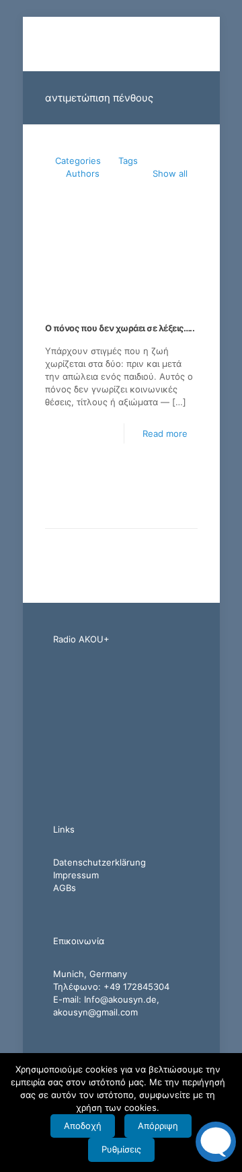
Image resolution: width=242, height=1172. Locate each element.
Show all (170, 173)
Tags (128, 160)
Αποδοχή (83, 1125)
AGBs (64, 887)
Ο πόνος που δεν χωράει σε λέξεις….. (120, 328)
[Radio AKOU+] (121, 44)
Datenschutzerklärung (99, 862)
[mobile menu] (201, 43)
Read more (165, 433)
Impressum (76, 875)
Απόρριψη (158, 1125)
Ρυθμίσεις (121, 1149)
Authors (82, 173)
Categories (78, 160)
